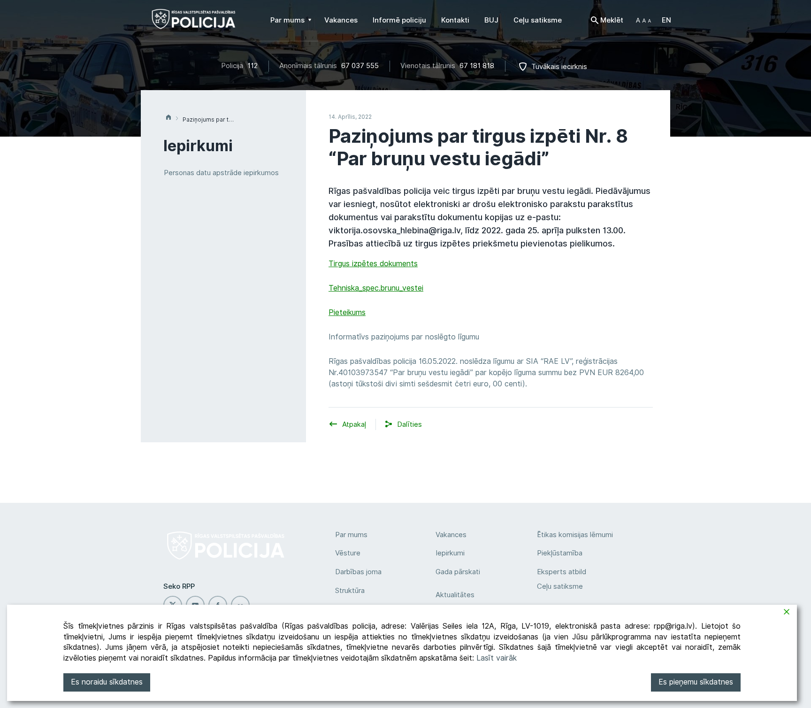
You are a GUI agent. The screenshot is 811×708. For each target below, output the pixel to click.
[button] (643, 20)
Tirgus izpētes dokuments (373, 263)
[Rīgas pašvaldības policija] (193, 23)
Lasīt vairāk (496, 658)
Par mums (351, 535)
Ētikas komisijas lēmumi (575, 535)
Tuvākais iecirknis (559, 66)
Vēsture (347, 553)
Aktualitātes (455, 595)
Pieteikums (347, 312)
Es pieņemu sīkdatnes (695, 681)
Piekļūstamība (559, 553)
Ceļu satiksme (560, 586)
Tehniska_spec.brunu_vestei (376, 288)
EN (666, 20)
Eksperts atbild (561, 572)
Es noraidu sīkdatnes (107, 681)
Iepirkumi (450, 553)
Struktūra (350, 590)
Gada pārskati (458, 572)
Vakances (451, 535)
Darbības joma (358, 572)
